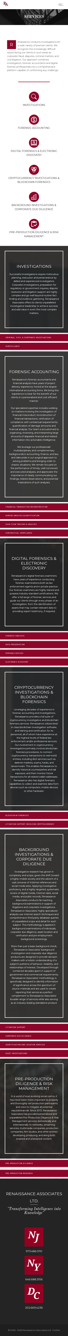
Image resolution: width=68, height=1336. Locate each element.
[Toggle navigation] (60, 4)
